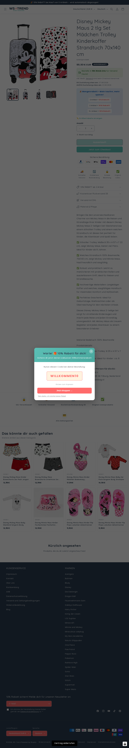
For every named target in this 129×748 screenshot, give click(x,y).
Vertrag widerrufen (64, 743)
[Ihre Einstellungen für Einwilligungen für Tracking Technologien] (125, 744)
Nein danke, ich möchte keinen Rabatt (52, 396)
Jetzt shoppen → (64, 390)
